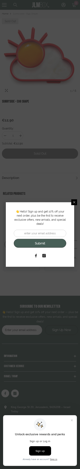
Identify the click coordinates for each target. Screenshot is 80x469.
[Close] (74, 202)
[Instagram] (44, 256)
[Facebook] (36, 256)
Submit (40, 243)
